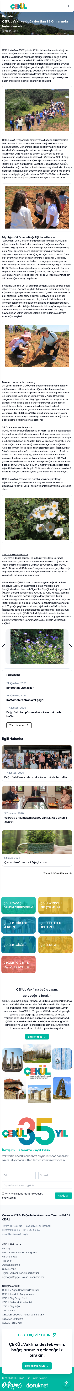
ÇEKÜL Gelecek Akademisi (17, 1302)
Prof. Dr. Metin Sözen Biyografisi (19, 1252)
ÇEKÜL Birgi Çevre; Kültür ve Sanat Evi (23, 1314)
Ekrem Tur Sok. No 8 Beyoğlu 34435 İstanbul (26, 1225)
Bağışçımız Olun (35, 1365)
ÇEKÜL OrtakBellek (12, 1318)
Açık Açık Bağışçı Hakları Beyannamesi (23, 1277)
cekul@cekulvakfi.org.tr (15, 1234)
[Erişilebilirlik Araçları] (66, 1383)
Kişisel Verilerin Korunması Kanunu (21, 1273)
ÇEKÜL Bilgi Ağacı (11, 1306)
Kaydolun (63, 1195)
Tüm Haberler (17, 725)
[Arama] (68, 6)
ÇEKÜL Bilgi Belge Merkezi (16, 1298)
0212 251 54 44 (31, 1230)
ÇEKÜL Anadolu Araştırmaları (18, 1294)
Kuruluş (6, 1248)
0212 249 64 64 (11, 1230)
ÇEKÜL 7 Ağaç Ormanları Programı (20, 1290)
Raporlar (7, 1260)
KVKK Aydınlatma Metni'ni (18, 1193)
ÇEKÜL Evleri (9, 1268)
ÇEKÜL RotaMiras (12, 1322)
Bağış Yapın (35, 1036)
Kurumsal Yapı (10, 1256)
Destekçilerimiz (11, 1264)
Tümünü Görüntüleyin (55, 873)
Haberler (8, 16)
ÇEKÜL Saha (8, 1310)
